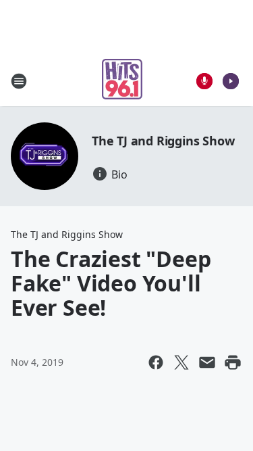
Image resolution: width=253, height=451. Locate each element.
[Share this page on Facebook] (155, 362)
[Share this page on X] (181, 362)
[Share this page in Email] (207, 362)
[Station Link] (122, 81)
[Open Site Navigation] (19, 81)
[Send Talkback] (204, 81)
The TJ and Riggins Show (163, 141)
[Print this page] (232, 362)
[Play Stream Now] (231, 81)
